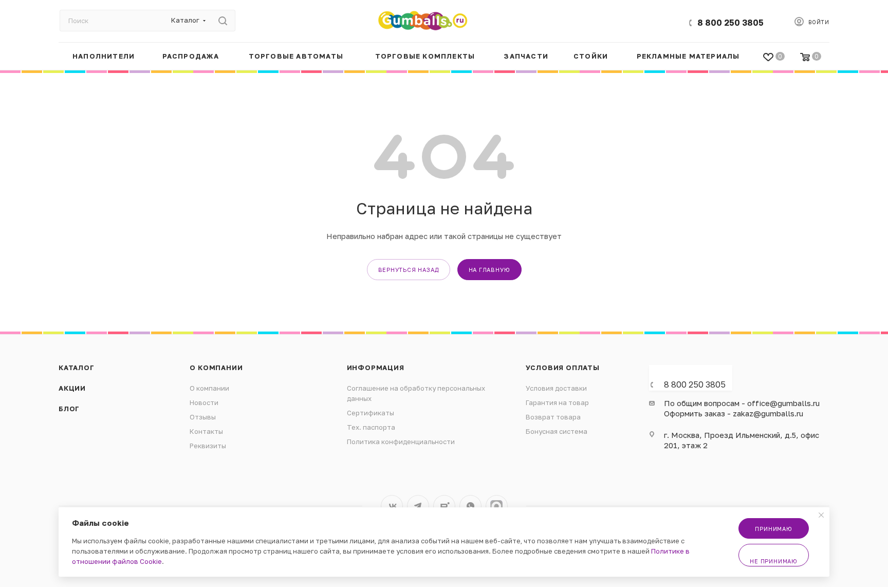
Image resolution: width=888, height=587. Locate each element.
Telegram (418, 506)
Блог (69, 409)
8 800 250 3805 (730, 22)
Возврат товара (553, 417)
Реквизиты (208, 446)
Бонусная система (556, 431)
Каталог (77, 367)
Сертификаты (370, 413)
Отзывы (203, 417)
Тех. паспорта (371, 427)
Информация (375, 367)
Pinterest (497, 506)
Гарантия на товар (557, 402)
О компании (216, 367)
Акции (72, 388)
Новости (204, 402)
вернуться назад (408, 269)
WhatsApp (470, 506)
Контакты (206, 431)
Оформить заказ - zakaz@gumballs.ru (733, 413)
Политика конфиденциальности (401, 441)
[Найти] (222, 20)
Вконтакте (392, 506)
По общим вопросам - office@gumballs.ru (742, 403)
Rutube (444, 506)
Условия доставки (556, 388)
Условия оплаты (563, 367)
